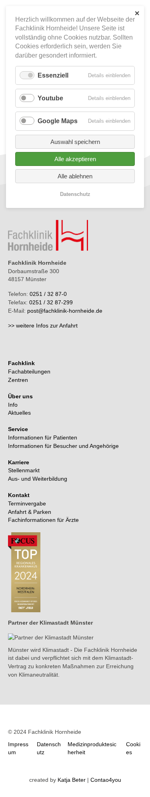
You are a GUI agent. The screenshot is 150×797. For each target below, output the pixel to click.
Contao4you (105, 780)
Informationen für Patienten (42, 437)
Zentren (18, 380)
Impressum (18, 748)
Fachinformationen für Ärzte (43, 520)
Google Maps (58, 121)
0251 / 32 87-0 (48, 294)
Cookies (133, 748)
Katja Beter (72, 780)
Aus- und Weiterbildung (37, 478)
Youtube (50, 98)
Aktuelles (19, 412)
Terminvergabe (27, 503)
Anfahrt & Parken (29, 512)
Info (13, 404)
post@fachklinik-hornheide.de (64, 311)
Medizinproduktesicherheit (92, 748)
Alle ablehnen (75, 176)
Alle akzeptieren (75, 159)
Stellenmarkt (24, 470)
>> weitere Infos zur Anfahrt (43, 325)
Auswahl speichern (75, 141)
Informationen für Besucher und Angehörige (63, 446)
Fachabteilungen (29, 371)
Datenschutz (49, 748)
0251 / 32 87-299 (51, 302)
